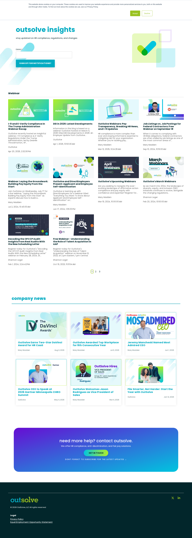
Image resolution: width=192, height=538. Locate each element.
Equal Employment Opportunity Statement (31, 522)
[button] (173, 498)
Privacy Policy (16, 519)
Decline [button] (147, 13)
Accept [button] (135, 13)
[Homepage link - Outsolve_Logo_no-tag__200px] (24, 501)
